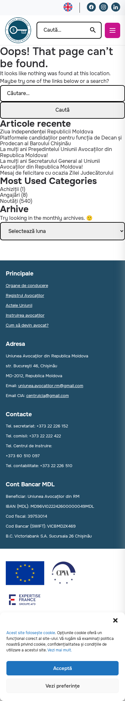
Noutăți (9, 201)
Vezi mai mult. (59, 650)
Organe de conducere (27, 285)
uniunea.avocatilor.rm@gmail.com (50, 385)
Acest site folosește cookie (30, 632)
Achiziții (9, 189)
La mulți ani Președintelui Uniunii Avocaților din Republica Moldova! (56, 152)
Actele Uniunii (19, 305)
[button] (115, 620)
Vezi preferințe (63, 686)
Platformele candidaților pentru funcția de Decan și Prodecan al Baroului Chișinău (61, 140)
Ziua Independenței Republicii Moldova (46, 131)
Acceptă (62, 668)
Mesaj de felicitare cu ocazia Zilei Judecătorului (56, 173)
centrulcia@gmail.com (47, 395)
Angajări (10, 195)
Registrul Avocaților (25, 295)
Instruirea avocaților (25, 315)
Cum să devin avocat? (27, 325)
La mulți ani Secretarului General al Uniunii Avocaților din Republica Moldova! (50, 164)
